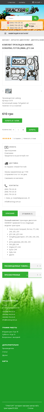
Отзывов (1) (27, 214)
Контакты (22, 2)
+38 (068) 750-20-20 (8, 312)
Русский (37, 2)
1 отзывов (17, 138)
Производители (8, 348)
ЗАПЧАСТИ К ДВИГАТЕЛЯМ (20, 40)
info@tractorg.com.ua (13, 202)
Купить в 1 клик (12, 121)
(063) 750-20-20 (16, 28)
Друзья (4, 355)
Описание (10, 213)
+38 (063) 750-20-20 (8, 317)
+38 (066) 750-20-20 (8, 314)
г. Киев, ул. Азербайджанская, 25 (17, 198)
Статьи (4, 352)
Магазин (5, 40)
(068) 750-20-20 (16, 25)
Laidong (18, 98)
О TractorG (11, 2)
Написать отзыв (29, 138)
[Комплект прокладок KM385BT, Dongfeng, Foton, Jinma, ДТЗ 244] (22, 68)
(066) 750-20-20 (16, 22)
